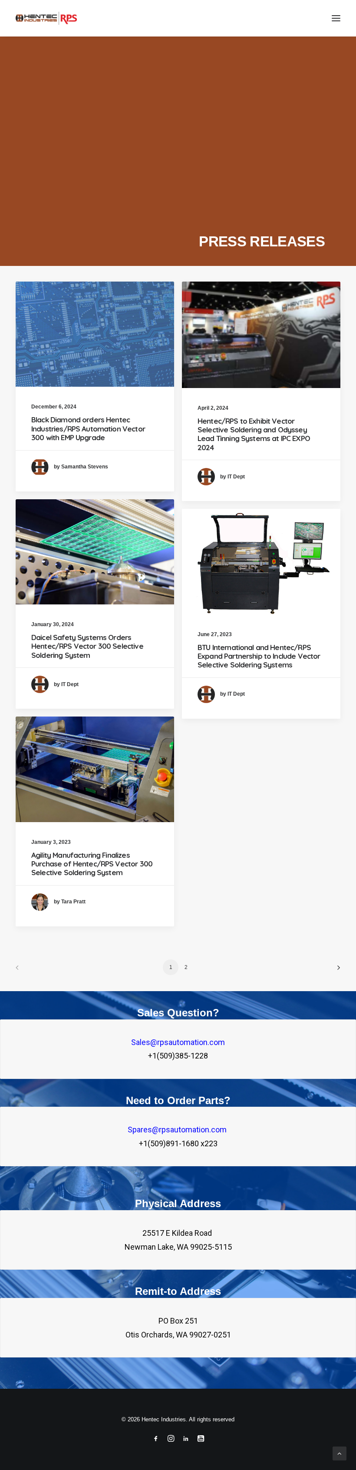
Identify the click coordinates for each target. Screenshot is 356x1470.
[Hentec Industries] (46, 18)
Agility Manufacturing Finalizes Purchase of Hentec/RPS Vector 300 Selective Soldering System (91, 863)
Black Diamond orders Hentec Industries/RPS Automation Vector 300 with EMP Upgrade (88, 428)
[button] (336, 18)
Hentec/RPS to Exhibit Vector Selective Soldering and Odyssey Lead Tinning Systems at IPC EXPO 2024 (254, 434)
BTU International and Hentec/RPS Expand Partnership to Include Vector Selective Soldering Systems (259, 656)
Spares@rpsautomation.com (178, 1129)
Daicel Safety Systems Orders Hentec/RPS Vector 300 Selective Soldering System (87, 646)
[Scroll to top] (339, 1453)
